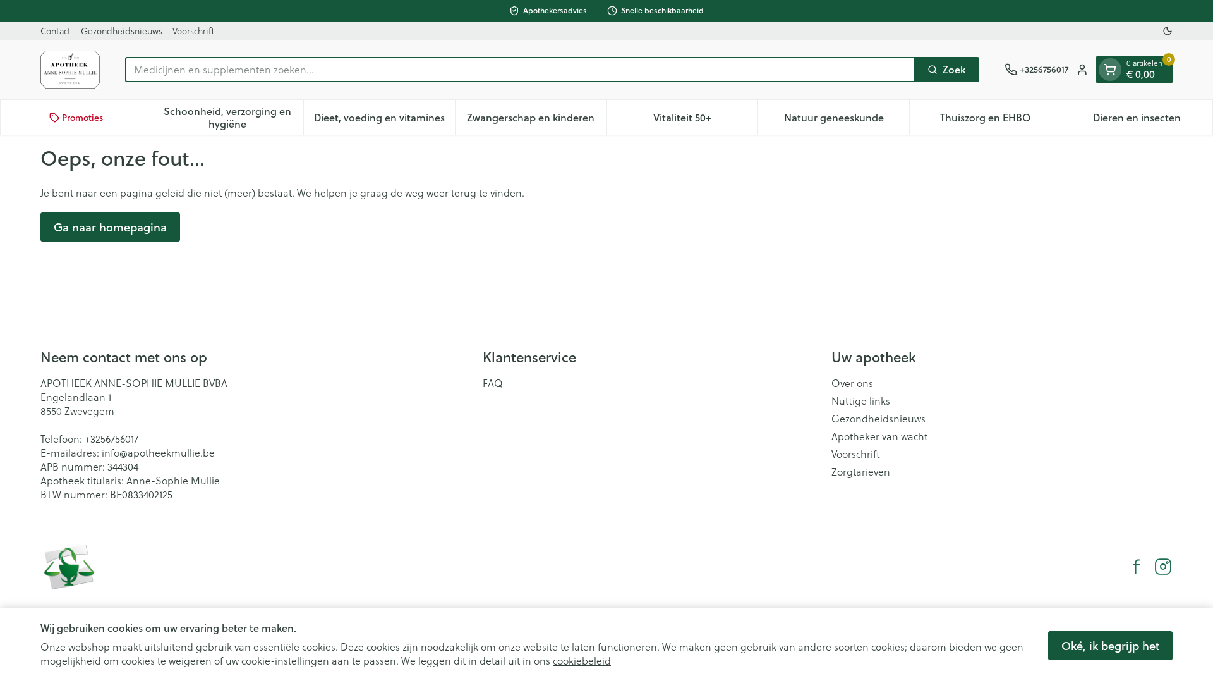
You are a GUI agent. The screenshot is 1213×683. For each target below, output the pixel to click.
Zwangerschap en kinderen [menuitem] (536, 120)
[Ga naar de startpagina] (70, 70)
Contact (55, 31)
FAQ (493, 383)
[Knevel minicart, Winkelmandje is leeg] (1110, 69)
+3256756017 (111, 439)
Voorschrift (193, 31)
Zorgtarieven (860, 472)
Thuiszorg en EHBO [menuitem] (1000, 120)
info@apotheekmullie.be (158, 453)
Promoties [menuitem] (82, 117)
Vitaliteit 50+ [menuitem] (705, 120)
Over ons (852, 383)
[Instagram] (1163, 566)
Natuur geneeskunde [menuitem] (846, 120)
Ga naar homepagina (110, 227)
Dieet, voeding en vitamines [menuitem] (384, 120)
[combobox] (520, 69)
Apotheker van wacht (879, 436)
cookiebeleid (582, 661)
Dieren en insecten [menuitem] (1152, 120)
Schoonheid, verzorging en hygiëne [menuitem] (233, 117)
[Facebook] (1136, 566)
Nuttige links (860, 401)
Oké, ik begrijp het (1110, 645)
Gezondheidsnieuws (121, 31)
